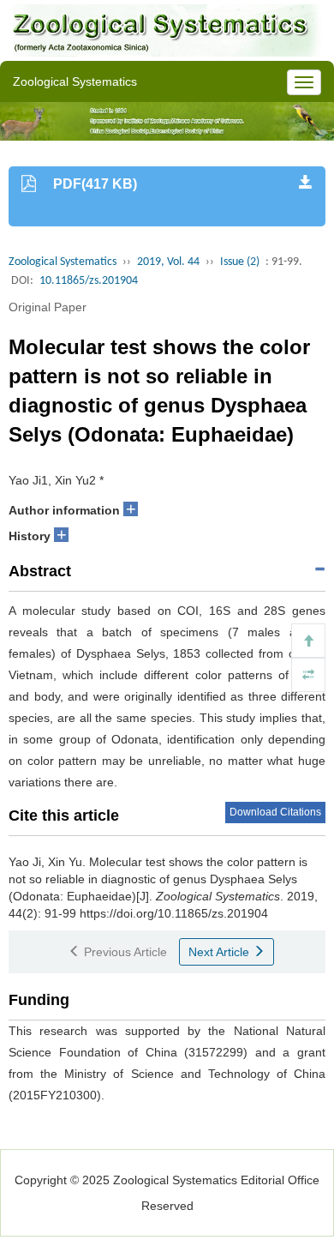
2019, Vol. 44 (168, 262)
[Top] (308, 640)
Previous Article (124, 952)
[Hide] (308, 675)
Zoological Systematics (62, 262)
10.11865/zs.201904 (88, 280)
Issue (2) (239, 262)
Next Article (220, 952)
